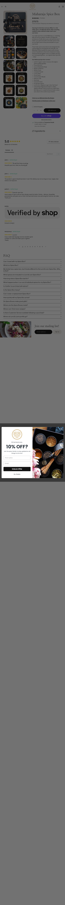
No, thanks (17, 474)
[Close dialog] (61, 429)
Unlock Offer (17, 469)
